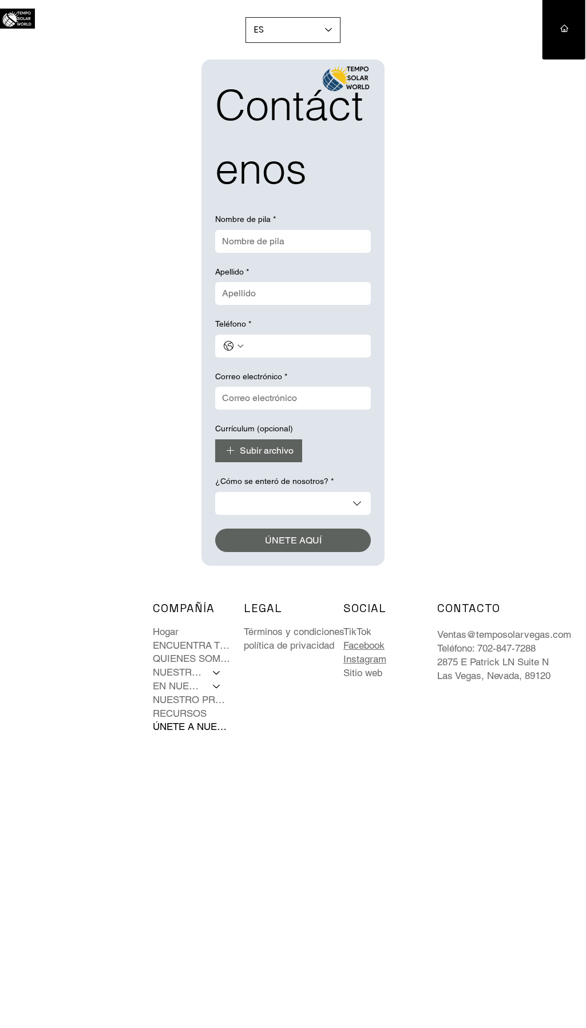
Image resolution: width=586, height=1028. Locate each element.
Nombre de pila (245, 219)
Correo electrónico (251, 376)
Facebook (364, 645)
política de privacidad (289, 645)
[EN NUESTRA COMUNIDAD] (217, 686)
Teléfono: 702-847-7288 (486, 648)
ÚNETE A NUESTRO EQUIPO (192, 726)
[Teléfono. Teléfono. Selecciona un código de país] (233, 346)
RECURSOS (180, 713)
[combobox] (293, 503)
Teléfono (233, 323)
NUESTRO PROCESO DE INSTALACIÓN (192, 699)
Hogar (166, 631)
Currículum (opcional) (254, 428)
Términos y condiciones (294, 631)
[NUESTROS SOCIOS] (217, 673)
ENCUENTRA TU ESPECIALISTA (192, 645)
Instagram (364, 659)
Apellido (232, 271)
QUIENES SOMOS (192, 658)
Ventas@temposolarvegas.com (504, 634)
